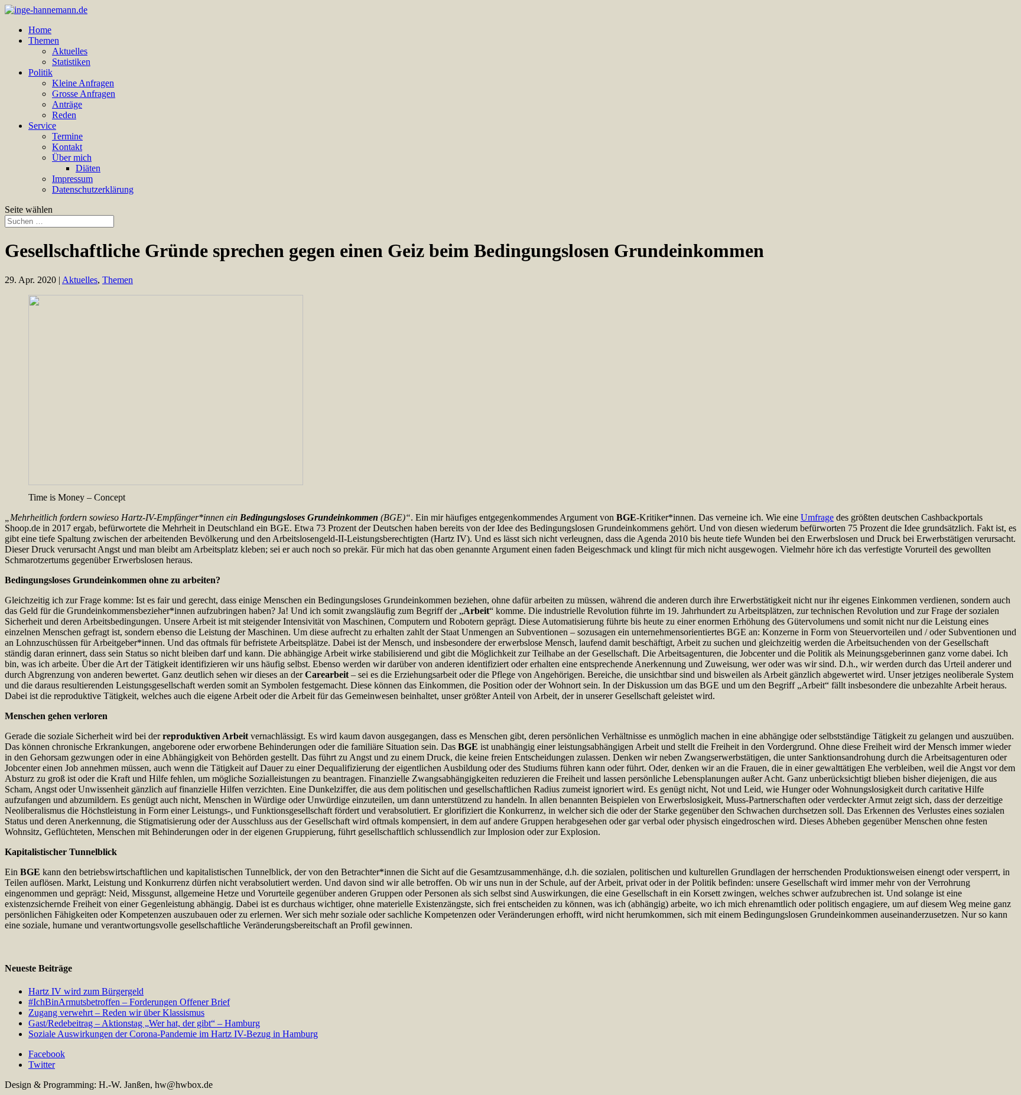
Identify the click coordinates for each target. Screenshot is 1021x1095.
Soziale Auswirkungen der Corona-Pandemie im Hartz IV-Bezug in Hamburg (173, 1034)
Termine (67, 136)
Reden (64, 115)
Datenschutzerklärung (93, 189)
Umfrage (817, 517)
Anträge (67, 104)
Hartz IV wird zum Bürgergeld (86, 991)
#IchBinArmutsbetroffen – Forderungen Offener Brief (129, 1002)
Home (39, 30)
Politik (40, 72)
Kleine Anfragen (83, 83)
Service (42, 126)
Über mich (72, 157)
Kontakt (67, 147)
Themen (43, 40)
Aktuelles (69, 51)
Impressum (72, 179)
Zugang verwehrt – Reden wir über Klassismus (116, 1013)
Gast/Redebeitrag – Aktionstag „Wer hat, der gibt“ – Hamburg (144, 1023)
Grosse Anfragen (83, 94)
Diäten (88, 168)
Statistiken (71, 62)
